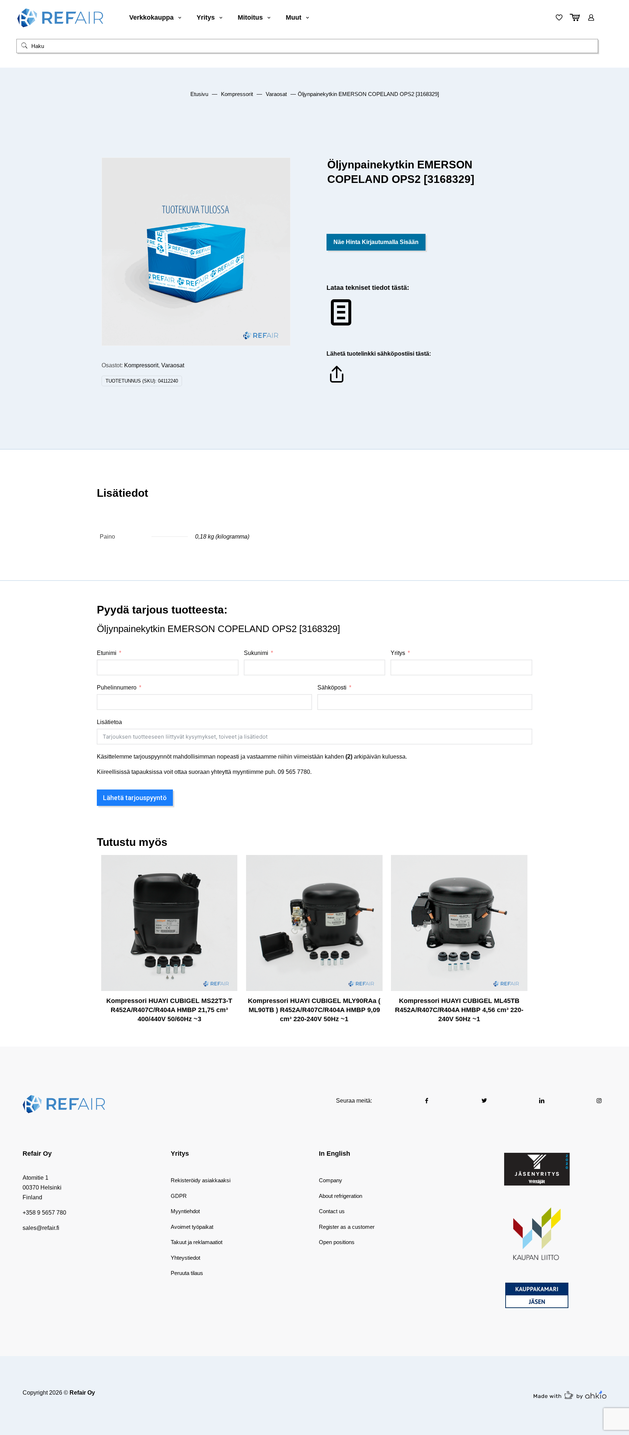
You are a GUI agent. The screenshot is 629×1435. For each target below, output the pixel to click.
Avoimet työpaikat (192, 1227)
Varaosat (276, 94)
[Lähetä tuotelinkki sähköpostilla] (337, 382)
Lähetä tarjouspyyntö (135, 798)
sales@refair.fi (41, 1228)
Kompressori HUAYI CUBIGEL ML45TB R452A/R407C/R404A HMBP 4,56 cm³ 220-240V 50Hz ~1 (459, 1010)
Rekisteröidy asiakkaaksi (200, 1180)
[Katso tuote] (227, 880)
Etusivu (199, 94)
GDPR (179, 1196)
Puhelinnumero (117, 687)
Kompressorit (237, 94)
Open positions (337, 1242)
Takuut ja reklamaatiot (196, 1242)
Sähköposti (332, 687)
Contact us (332, 1211)
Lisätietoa (109, 722)
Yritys (398, 653)
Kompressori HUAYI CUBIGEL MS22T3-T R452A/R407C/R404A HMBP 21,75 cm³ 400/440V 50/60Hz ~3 (169, 1010)
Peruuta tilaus (187, 1273)
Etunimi (106, 653)
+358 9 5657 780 (44, 1213)
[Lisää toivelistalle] (227, 896)
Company (330, 1180)
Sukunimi (256, 653)
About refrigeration (340, 1196)
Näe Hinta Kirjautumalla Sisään (376, 242)
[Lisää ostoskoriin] (227, 865)
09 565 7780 (294, 772)
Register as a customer (347, 1227)
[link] (537, 1169)
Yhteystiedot (185, 1258)
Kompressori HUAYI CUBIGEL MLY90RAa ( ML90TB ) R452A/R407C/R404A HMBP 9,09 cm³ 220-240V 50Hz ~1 (314, 1010)
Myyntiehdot (185, 1211)
